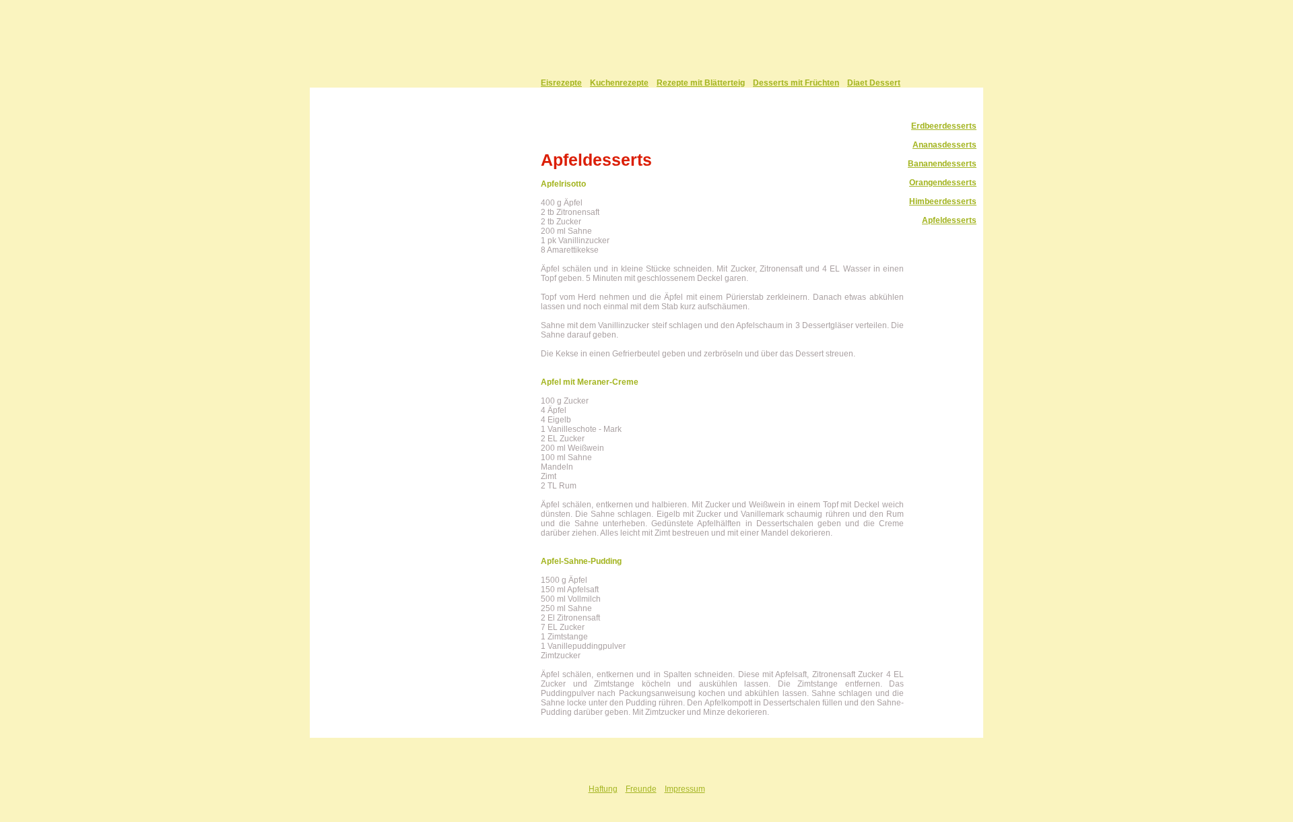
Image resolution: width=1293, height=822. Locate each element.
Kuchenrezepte (619, 83)
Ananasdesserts (944, 145)
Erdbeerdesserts (943, 126)
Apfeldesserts (949, 220)
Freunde (641, 789)
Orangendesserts (942, 182)
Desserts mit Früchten (796, 83)
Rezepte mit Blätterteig (701, 83)
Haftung (603, 789)
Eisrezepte (561, 83)
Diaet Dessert (873, 83)
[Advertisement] (458, 357)
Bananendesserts (942, 163)
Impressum (685, 789)
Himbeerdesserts (942, 201)
